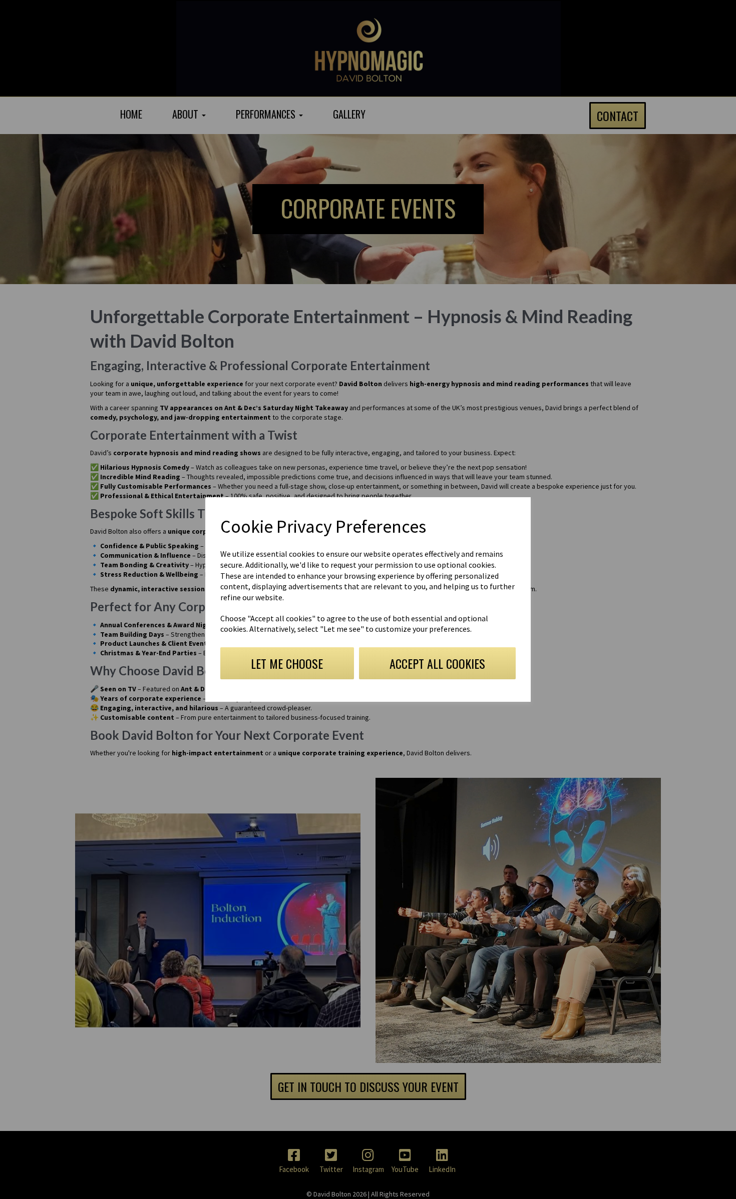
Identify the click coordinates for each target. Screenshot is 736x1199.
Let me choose (287, 663)
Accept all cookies (437, 663)
